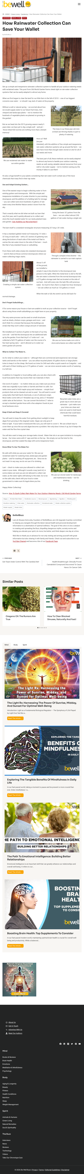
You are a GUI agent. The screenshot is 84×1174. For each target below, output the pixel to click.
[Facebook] (60, 1044)
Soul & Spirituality (9, 1127)
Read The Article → (16, 718)
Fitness (5, 1090)
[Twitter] (72, 1044)
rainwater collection (33, 503)
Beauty (5, 1087)
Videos (5, 1154)
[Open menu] (79, 4)
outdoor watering (9, 503)
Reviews (5, 1147)
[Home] (3, 14)
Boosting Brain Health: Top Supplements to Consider (40, 933)
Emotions (6, 1064)
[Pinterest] (76, 1044)
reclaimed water (47, 503)
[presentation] (21, 599)
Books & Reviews (9, 1057)
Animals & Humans (9, 1117)
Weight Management (10, 1104)
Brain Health (7, 1060)
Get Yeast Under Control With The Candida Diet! (20, 560)
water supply (7, 507)
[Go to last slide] (5, 606)
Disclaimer (65, 1170)
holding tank (71, 499)
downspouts (42, 499)
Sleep (4, 1101)
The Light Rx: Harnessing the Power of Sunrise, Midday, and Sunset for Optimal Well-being (42, 704)
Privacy (35, 1170)
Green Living (16, 18)
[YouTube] (80, 1044)
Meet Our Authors (15, 1033)
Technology (6, 1150)
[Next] (78, 606)
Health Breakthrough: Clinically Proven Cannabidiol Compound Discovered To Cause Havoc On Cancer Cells (64, 563)
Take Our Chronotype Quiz (12, 1157)
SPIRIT (24, 18)
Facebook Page (52, 541)
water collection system (63, 503)
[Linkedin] (64, 1044)
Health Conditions (9, 1094)
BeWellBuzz (7, 35)
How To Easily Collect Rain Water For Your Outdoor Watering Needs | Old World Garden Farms (45, 493)
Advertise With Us (15, 1029)
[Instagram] (68, 1044)
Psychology (6, 1071)
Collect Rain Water (16, 499)
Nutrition (5, 1097)
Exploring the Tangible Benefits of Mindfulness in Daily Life (41, 781)
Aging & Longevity (9, 1083)
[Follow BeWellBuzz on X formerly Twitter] (18, 550)
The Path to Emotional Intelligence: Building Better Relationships (39, 858)
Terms (41, 1170)
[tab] (37, 627)
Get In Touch (13, 1026)
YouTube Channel (19, 541)
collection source (30, 499)
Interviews (6, 1140)
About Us (12, 1022)
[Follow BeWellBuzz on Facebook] (14, 550)
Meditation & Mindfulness (12, 1067)
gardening (53, 499)
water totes (18, 507)
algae (5, 499)
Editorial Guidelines (52, 1170)
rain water (20, 503)
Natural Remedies (9, 1124)
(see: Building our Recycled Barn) (24, 221)
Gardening (6, 18)
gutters (62, 499)
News (4, 1144)
